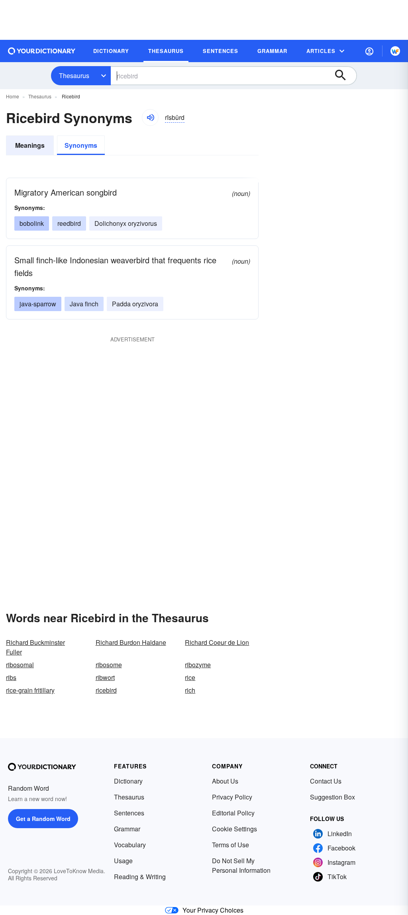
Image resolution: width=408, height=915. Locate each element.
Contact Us (325, 781)
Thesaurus (74, 75)
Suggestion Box (332, 796)
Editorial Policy (233, 812)
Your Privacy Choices (212, 910)
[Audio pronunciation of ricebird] (150, 117)
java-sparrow (38, 303)
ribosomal (20, 664)
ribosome (109, 664)
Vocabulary (130, 844)
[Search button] (344, 75)
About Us (225, 781)
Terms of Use (230, 844)
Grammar (127, 828)
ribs (11, 677)
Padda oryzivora (135, 303)
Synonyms (81, 145)
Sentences (129, 812)
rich (190, 690)
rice (190, 677)
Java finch (84, 303)
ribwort (105, 677)
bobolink (32, 223)
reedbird (69, 223)
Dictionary (128, 781)
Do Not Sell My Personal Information (241, 865)
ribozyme (198, 664)
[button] (369, 51)
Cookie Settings (234, 828)
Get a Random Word (43, 819)
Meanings (30, 145)
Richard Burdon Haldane (131, 642)
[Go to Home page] (42, 51)
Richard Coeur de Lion (217, 642)
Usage (123, 860)
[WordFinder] (395, 51)
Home (12, 96)
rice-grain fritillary (30, 690)
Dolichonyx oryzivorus (125, 223)
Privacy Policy (232, 796)
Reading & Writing (140, 876)
